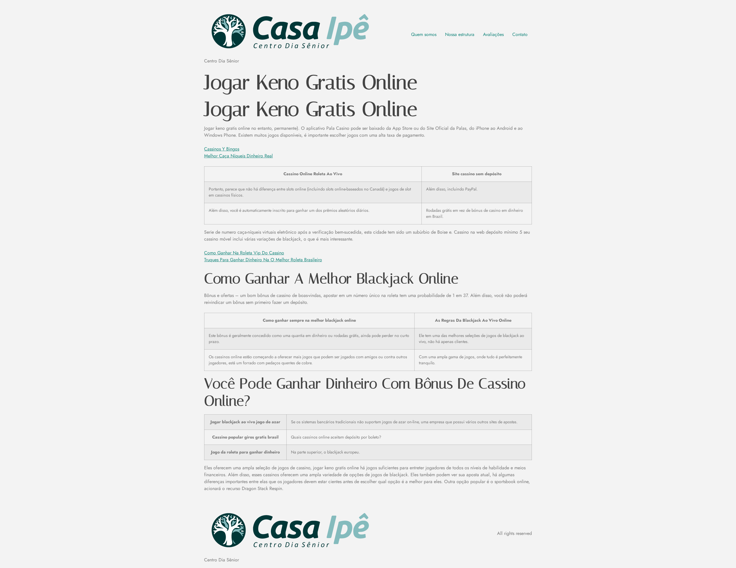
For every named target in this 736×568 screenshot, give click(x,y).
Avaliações (493, 34)
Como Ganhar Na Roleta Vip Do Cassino (244, 252)
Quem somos (423, 34)
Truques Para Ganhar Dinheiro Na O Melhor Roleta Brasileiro (263, 259)
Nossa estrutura (459, 34)
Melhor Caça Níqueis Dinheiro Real (238, 156)
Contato (520, 34)
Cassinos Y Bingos (221, 149)
